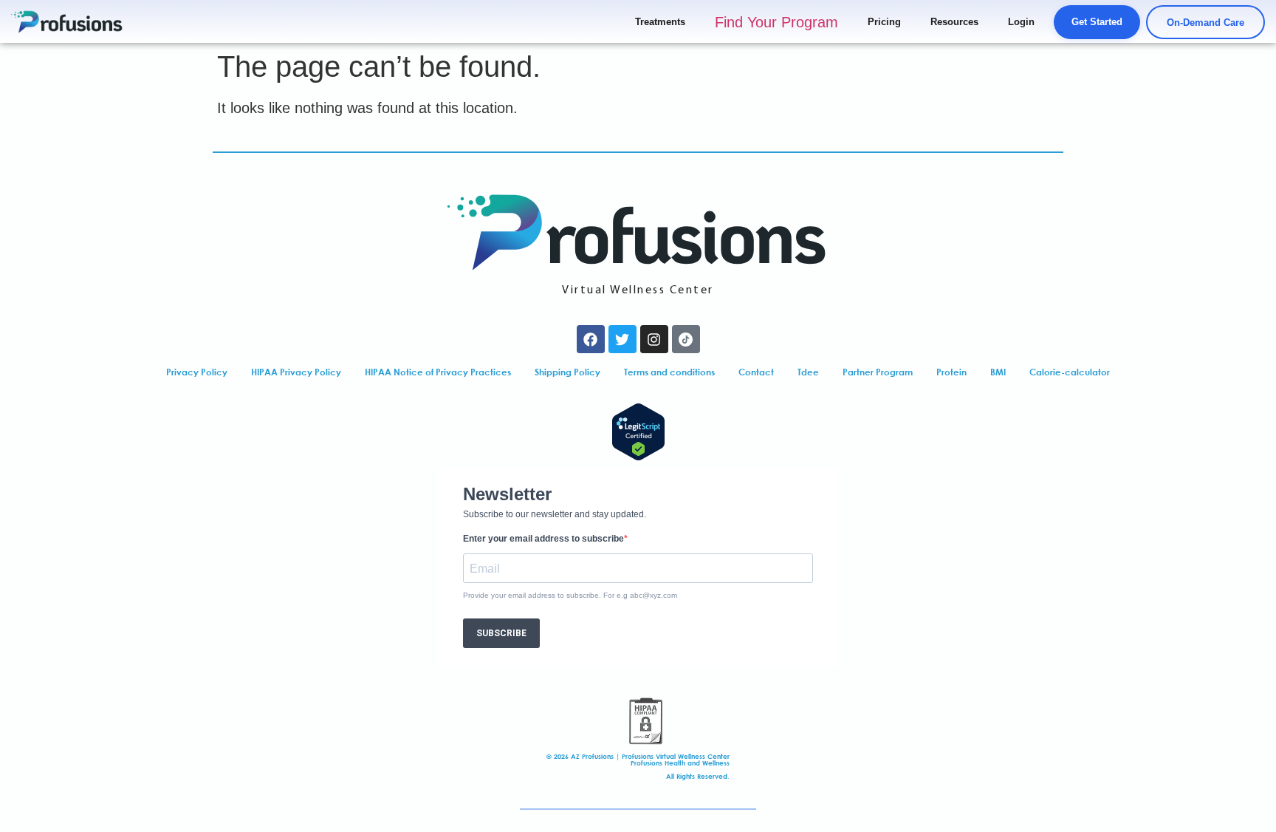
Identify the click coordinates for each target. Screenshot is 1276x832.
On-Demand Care (1205, 22)
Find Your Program (776, 22)
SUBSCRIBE (501, 633)
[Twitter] (622, 339)
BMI (998, 372)
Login (1021, 21)
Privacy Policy (196, 372)
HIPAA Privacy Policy (296, 372)
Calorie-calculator (1069, 372)
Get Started (1096, 21)
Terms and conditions (669, 372)
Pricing (884, 21)
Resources (954, 21)
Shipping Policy (567, 372)
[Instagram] (654, 339)
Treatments (660, 21)
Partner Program (878, 372)
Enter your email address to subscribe (543, 538)
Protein (951, 372)
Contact (756, 372)
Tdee (808, 372)
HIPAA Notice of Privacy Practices (438, 372)
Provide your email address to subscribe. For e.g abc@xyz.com (570, 595)
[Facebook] (591, 339)
